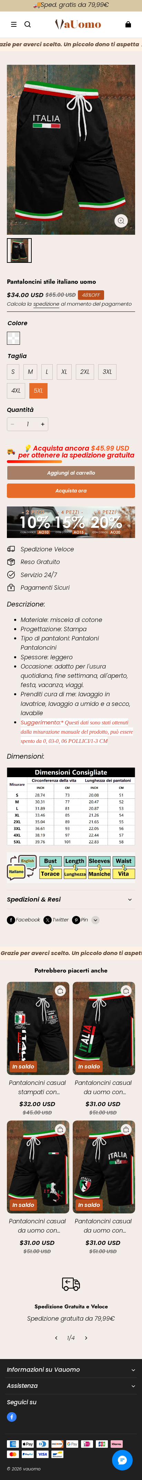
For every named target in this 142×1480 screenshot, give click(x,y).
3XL (107, 372)
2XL (85, 372)
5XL (38, 391)
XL (64, 372)
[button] (14, 24)
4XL (16, 391)
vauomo (32, 1469)
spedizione (46, 304)
